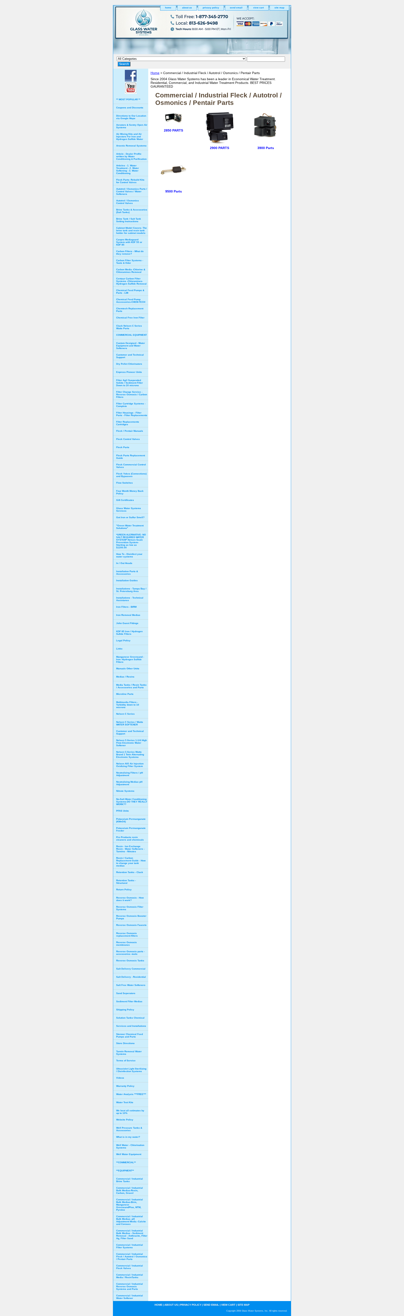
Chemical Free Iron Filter (130, 317)
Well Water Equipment (128, 1154)
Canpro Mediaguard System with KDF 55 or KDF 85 (129, 242)
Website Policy (124, 1119)
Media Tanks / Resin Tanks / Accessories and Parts (131, 686)
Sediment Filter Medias (129, 1001)
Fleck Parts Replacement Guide (130, 456)
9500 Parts (173, 191)
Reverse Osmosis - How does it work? (130, 899)
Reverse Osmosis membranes (126, 943)
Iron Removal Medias (128, 615)
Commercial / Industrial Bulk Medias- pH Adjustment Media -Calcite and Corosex (131, 1220)
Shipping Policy (125, 1009)
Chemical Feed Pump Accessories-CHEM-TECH (130, 300)
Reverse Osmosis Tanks (130, 960)
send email (236, 7)
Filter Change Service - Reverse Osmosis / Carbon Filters (131, 394)
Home (155, 73)
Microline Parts (124, 694)
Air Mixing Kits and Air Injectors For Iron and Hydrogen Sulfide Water (129, 136)
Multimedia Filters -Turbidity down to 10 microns (127, 705)
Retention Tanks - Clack (129, 872)
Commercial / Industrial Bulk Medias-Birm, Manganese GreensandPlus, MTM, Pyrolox (129, 1204)
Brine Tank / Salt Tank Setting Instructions (128, 220)
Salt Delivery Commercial (130, 968)
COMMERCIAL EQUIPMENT (131, 335)
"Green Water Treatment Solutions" (130, 526)
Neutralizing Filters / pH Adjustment (129, 774)
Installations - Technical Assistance (129, 599)
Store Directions (125, 1043)
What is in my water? (128, 1137)
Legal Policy (123, 640)
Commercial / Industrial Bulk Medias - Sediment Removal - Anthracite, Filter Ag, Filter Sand (131, 1234)
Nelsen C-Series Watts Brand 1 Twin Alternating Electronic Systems (130, 754)
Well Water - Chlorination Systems (130, 1146)
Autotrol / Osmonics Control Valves (127, 201)
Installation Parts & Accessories (127, 572)
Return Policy (124, 889)
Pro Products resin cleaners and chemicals (130, 838)
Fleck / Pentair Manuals (129, 431)
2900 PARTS (219, 148)
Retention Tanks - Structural (126, 881)
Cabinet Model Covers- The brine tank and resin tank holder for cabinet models (131, 230)
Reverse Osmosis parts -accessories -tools (130, 952)
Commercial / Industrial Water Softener (129, 1296)
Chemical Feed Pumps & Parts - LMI (130, 291)
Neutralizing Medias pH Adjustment (129, 783)
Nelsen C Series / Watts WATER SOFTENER (129, 723)
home (168, 7)
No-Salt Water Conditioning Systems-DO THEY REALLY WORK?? (131, 802)
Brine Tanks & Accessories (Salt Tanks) (131, 211)
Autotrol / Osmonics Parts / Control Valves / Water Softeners (131, 191)
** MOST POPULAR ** (128, 99)
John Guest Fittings (127, 623)
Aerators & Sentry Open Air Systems (131, 126)
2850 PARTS (173, 130)
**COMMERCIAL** (126, 1162)
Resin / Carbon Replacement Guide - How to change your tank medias (131, 862)
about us (187, 7)
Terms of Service (126, 1060)
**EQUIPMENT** (125, 1170)
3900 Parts (265, 148)
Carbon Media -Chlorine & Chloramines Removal (130, 270)
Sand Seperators (125, 993)
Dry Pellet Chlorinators (129, 364)
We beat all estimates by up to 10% (130, 1111)
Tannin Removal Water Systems (129, 1052)
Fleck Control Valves (128, 439)
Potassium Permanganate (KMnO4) (131, 820)
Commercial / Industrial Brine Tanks (129, 1180)
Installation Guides (127, 580)
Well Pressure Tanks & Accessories (129, 1129)
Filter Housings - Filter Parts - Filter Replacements (131, 414)
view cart (258, 7)
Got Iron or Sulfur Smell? (130, 517)
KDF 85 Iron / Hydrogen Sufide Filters (129, 632)
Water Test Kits (124, 1102)
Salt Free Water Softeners (130, 985)
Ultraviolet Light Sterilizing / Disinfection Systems (131, 1070)
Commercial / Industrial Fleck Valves (129, 1267)
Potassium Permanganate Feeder (131, 829)
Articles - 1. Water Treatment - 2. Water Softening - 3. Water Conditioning (127, 169)
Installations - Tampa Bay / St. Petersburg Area (131, 589)
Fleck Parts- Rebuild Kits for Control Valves (130, 181)
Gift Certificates (125, 500)
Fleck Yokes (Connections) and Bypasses (131, 475)
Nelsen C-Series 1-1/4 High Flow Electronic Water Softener (131, 743)
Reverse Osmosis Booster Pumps (131, 917)
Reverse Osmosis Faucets (131, 925)
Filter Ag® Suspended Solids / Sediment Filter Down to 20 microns (129, 383)
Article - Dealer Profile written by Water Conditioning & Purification (131, 156)
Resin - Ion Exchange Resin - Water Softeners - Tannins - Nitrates (130, 849)
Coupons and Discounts (129, 107)
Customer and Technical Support (130, 356)
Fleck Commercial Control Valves (131, 465)
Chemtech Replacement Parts (129, 309)
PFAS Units (122, 811)
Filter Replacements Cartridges (127, 423)
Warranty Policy (125, 1086)
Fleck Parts (122, 447)
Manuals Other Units (127, 668)
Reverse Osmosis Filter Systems (129, 908)
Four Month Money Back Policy (130, 492)
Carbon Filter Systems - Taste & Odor (129, 261)
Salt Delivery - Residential (131, 977)
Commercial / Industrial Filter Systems (129, 1246)
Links (119, 648)
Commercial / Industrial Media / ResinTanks (129, 1276)
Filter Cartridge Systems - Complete (130, 404)
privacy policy (211, 7)
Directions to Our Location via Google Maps (131, 117)
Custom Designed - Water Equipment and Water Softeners (130, 346)
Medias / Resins (125, 676)
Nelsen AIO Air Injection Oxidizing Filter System (130, 764)
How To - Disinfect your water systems (129, 555)
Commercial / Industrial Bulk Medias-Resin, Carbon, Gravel (129, 1190)
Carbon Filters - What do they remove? (130, 252)
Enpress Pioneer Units (129, 372)
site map (279, 7)
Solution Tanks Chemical (130, 1017)
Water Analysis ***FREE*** (131, 1094)
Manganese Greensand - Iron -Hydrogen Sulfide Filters (130, 659)
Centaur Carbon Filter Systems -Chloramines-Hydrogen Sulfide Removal (131, 281)
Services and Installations (131, 1026)
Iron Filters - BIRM (126, 607)
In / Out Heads (124, 563)
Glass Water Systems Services (128, 509)
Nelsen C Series (125, 714)
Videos (120, 1078)
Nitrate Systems (125, 791)
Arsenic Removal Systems (131, 145)
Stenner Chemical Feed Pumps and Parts (129, 1035)
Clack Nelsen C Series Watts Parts (129, 327)
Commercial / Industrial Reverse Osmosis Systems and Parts (129, 1286)
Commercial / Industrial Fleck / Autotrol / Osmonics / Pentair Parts (131, 1256)
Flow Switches (124, 482)
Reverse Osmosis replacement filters (127, 934)
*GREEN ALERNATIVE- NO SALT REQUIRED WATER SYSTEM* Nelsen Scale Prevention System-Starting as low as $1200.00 (131, 541)
